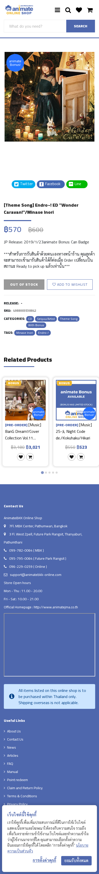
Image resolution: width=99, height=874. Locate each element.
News (11, 747)
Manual (12, 771)
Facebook (52, 184)
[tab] (42, 472)
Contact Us (15, 739)
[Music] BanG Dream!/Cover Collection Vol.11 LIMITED (23, 431)
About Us (14, 731)
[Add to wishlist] (21, 457)
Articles (12, 755)
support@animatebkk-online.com (35, 574)
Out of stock (24, 284)
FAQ (10, 763)
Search (80, 26)
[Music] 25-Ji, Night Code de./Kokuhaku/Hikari (74, 431)
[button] (16, 154)
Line (79, 184)
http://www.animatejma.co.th (56, 607)
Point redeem (17, 779)
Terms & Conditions (22, 796)
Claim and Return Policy (25, 788)
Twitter (26, 184)
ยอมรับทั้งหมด (76, 860)
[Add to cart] (30, 457)
